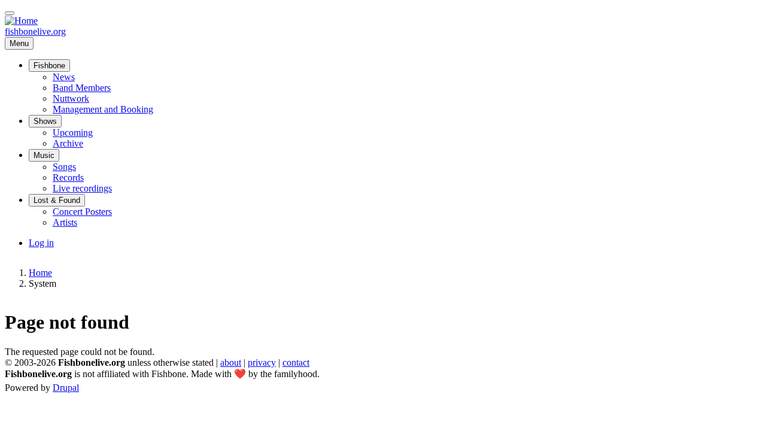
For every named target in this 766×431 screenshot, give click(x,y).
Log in (41, 243)
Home (40, 273)
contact (295, 362)
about (230, 362)
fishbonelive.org (35, 31)
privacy (262, 362)
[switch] (9, 13)
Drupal (66, 388)
